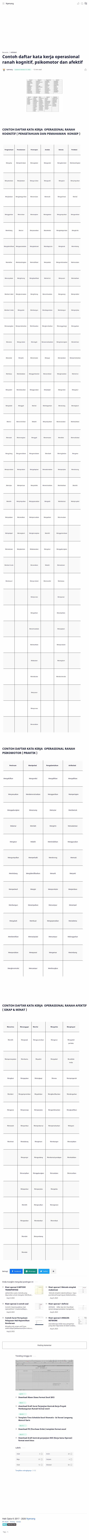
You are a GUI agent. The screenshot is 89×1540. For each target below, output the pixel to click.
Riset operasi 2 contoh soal (17, 1304)
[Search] (82, 3)
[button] (78, 3)
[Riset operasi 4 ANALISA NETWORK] (82, 1321)
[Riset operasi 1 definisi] (82, 1306)
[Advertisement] (44, 30)
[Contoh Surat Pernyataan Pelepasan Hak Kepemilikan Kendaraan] (39, 1321)
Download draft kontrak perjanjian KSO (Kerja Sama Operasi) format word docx (45, 1439)
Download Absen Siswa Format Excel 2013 (36, 1397)
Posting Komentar (44, 1345)
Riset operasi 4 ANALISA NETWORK (59, 1319)
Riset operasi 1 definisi (58, 1304)
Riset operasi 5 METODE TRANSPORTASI (15, 1288)
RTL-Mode (5, 1522)
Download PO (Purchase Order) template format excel (42, 1429)
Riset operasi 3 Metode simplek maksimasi (62, 1288)
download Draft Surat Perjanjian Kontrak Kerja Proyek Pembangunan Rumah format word (42, 1407)
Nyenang (10, 3)
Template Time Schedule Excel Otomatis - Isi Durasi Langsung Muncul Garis (45, 1418)
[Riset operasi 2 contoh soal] (39, 1306)
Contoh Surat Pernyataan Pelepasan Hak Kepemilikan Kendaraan (17, 1320)
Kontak (18, 1522)
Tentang (12, 1522)
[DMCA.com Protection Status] (44, 1524)
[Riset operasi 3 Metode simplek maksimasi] (82, 1290)
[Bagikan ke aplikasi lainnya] (53, 1271)
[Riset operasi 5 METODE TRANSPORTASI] (39, 1290)
